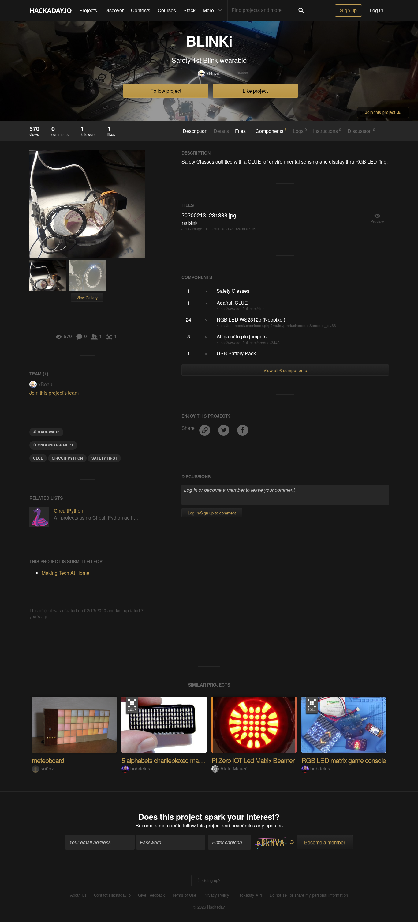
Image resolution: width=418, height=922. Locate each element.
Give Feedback (151, 895)
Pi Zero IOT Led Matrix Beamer (252, 760)
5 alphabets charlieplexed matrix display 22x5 (181, 760)
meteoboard (48, 760)
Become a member (156, 825)
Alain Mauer (233, 768)
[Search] (301, 10)
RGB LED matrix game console (343, 760)
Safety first (104, 458)
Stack (189, 10)
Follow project (166, 90)
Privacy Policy (216, 895)
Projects (88, 10)
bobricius (140, 768)
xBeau (214, 73)
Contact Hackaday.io (112, 895)
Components (271, 130)
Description (195, 131)
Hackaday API (249, 895)
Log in (376, 10)
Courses (167, 10)
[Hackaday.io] (51, 10)
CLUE (38, 458)
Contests (140, 10)
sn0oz (47, 768)
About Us (78, 895)
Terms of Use (184, 895)
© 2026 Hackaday (209, 907)
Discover (114, 10)
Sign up (348, 10)
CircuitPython (68, 510)
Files (242, 130)
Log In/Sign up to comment (212, 513)
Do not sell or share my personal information (309, 895)
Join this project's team (54, 392)
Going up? (210, 880)
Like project (255, 90)
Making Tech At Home (65, 572)
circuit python (67, 458)
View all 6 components (285, 370)
